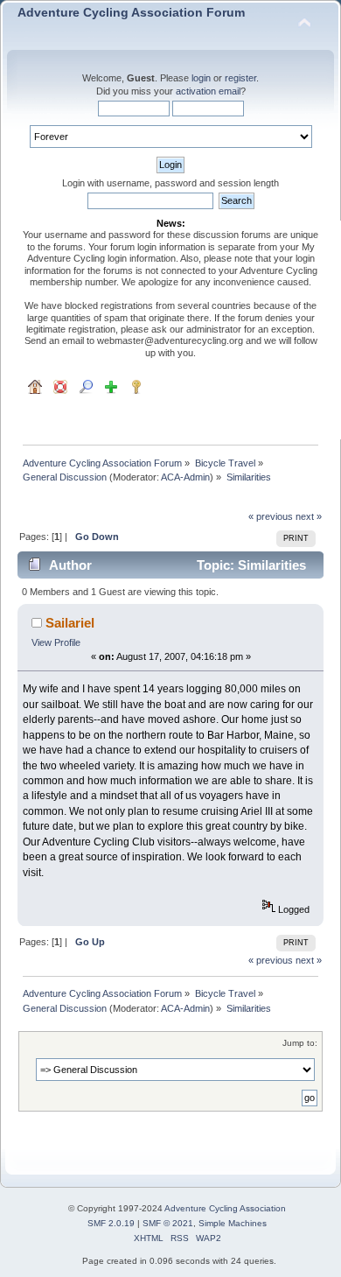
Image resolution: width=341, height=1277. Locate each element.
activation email (208, 91)
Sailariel (69, 622)
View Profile (55, 642)
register (240, 78)
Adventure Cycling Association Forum (131, 12)
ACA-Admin (185, 477)
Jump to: (299, 1043)
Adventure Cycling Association (225, 1208)
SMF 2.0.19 (111, 1223)
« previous (270, 516)
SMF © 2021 (168, 1223)
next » (309, 516)
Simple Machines (232, 1223)
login (201, 78)
